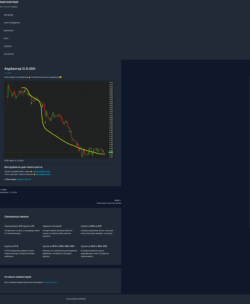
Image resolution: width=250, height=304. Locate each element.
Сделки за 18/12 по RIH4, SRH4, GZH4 (59, 246)
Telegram (20, 179)
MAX (26, 179)
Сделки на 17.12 (11, 246)
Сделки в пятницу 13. (52, 226)
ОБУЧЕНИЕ (8, 15)
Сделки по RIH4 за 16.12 (91, 226)
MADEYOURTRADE (9, 2)
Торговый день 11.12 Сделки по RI (19, 226)
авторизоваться (50, 282)
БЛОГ (6, 38)
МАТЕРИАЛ (8, 31)
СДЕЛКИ (7, 46)
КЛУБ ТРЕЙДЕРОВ (12, 23)
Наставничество (43, 174)
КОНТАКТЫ (9, 54)
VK (30, 179)
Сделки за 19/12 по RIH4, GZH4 (94, 246)
